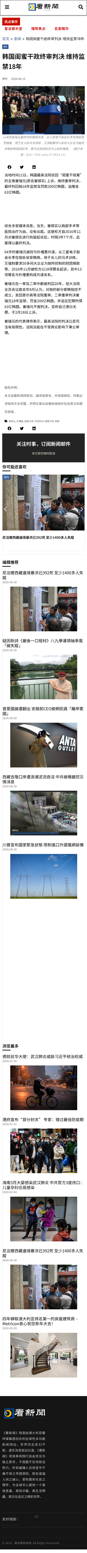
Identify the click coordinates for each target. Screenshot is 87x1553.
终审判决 (39, 421)
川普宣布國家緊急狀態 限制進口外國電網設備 (43, 844)
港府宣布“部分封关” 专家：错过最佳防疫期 (43, 1119)
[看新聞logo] (43, 10)
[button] (9, 167)
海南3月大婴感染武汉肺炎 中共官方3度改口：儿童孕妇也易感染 (43, 1184)
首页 (5, 38)
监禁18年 (29, 421)
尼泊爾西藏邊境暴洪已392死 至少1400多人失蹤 (38, 537)
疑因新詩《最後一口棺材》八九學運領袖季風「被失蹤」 (42, 643)
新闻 (17, 38)
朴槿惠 (20, 421)
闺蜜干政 (49, 421)
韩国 (57, 421)
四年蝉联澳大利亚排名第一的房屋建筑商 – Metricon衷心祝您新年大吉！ (40, 1321)
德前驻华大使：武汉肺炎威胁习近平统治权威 (42, 1056)
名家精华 (61, 28)
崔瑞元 (12, 421)
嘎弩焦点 (38, 28)
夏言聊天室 (13, 28)
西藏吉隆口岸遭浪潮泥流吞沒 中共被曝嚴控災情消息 (43, 779)
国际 (5, 46)
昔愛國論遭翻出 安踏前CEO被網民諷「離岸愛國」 (42, 711)
